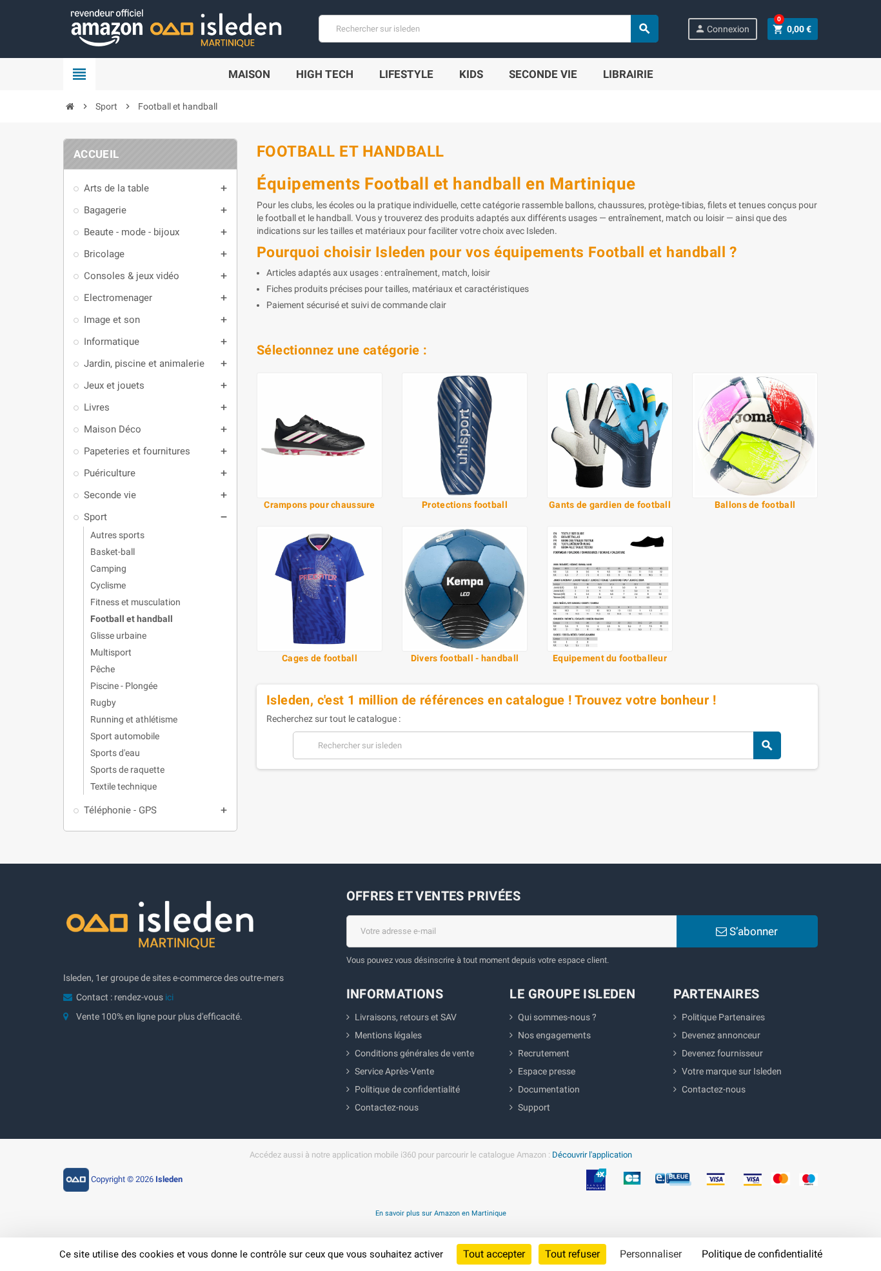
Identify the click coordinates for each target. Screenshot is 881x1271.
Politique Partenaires (723, 1017)
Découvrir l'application (592, 1154)
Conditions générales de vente (414, 1053)
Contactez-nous (387, 1107)
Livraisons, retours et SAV (406, 1017)
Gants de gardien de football (610, 505)
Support (534, 1107)
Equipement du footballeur (610, 658)
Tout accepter (494, 1254)
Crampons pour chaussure (319, 505)
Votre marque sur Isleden (732, 1071)
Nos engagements (554, 1035)
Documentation (549, 1089)
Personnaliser (651, 1254)
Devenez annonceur (721, 1035)
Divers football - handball (465, 658)
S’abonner (752, 931)
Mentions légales (388, 1035)
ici (169, 997)
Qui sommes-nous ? (557, 1017)
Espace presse (546, 1071)
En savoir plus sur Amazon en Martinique (440, 1213)
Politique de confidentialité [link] (762, 1254)
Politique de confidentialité (407, 1089)
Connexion (722, 28)
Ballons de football (755, 505)
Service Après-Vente (394, 1071)
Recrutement (543, 1053)
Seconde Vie (543, 74)
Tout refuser (572, 1254)
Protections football (465, 505)
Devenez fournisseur (722, 1053)
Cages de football (319, 658)
